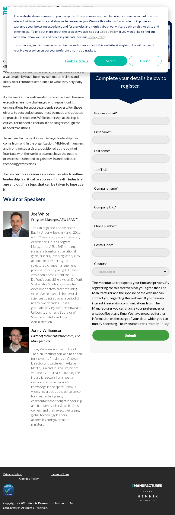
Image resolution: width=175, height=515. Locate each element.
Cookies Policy (29, 478)
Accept (111, 61)
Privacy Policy (96, 37)
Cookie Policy (109, 31)
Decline (145, 61)
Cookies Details (76, 61)
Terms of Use (60, 474)
